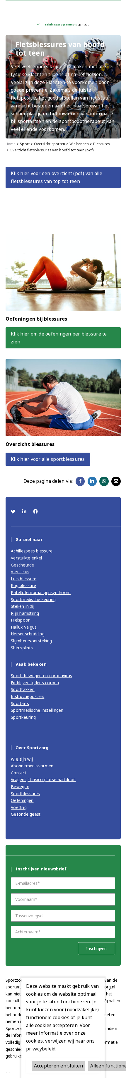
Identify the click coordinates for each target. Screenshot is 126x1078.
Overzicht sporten (49, 143)
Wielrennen (79, 143)
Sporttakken (23, 689)
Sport (25, 143)
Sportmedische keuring (33, 599)
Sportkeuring (23, 717)
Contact (18, 773)
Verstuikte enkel (26, 558)
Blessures (101, 143)
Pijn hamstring (25, 613)
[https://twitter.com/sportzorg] (14, 511)
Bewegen (20, 786)
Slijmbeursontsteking (31, 641)
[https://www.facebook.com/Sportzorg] (35, 511)
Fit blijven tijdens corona (35, 682)
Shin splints (22, 648)
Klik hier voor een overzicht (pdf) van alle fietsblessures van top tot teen (56, 177)
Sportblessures (25, 793)
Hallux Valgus (24, 627)
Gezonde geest (25, 814)
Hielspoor (20, 620)
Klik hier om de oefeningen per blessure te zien (59, 338)
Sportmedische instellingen (37, 710)
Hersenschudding (28, 633)
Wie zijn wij (22, 759)
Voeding (19, 807)
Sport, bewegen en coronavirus (41, 675)
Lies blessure (23, 578)
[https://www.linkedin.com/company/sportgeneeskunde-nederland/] (25, 511)
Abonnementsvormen (32, 766)
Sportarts (20, 703)
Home (11, 143)
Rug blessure (23, 585)
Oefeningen (22, 800)
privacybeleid (40, 1049)
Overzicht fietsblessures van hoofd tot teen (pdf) (51, 150)
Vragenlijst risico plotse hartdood (43, 779)
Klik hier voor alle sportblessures (48, 459)
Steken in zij (22, 606)
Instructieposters (27, 696)
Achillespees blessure (31, 551)
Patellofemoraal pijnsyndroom (41, 592)
